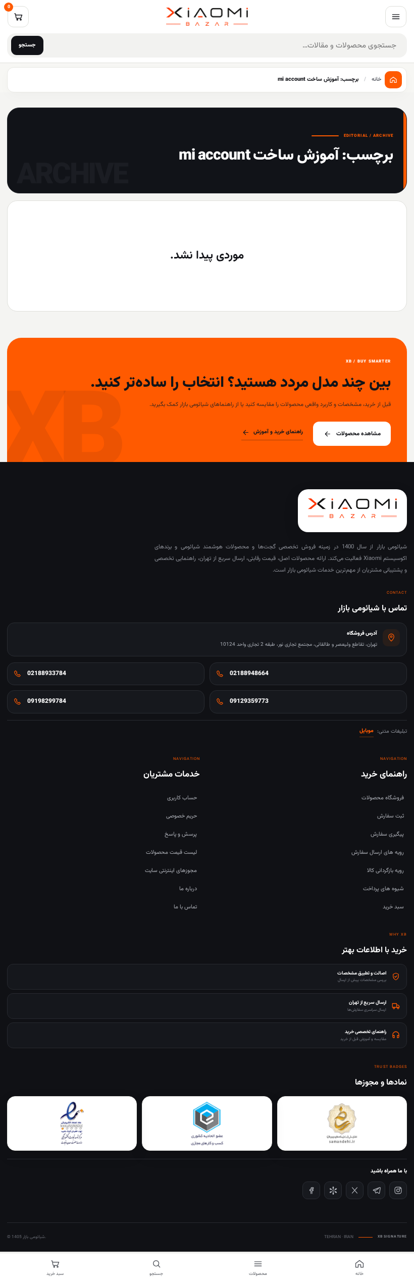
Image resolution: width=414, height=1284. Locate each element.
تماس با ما (185, 907)
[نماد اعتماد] (72, 1123)
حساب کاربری (182, 798)
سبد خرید (393, 907)
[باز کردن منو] (395, 16)
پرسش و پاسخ (181, 834)
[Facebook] (311, 1190)
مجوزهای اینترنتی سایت (171, 870)
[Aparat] (333, 1190)
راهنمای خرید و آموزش (278, 432)
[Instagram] (398, 1190)
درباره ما (188, 889)
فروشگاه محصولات (382, 798)
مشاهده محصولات (358, 433)
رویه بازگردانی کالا (385, 870)
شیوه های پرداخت (383, 889)
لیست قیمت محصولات (171, 852)
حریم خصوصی (181, 816)
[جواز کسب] (207, 1123)
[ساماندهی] (342, 1123)
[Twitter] (355, 1190)
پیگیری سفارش (387, 834)
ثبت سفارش (390, 816)
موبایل (366, 731)
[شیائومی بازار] (207, 16)
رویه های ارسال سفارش (377, 852)
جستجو (27, 45)
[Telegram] (376, 1190)
